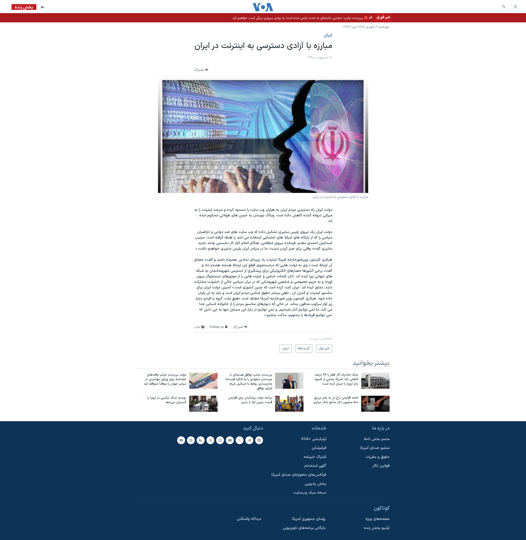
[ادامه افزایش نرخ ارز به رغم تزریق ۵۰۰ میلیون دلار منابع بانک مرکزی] (375, 404)
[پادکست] (191, 440)
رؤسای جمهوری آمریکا (308, 519)
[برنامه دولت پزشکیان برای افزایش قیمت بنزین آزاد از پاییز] (289, 404)
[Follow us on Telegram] (249, 440)
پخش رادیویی (315, 484)
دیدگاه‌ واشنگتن (249, 519)
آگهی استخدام (315, 466)
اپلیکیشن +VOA (313, 439)
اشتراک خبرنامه (314, 457)
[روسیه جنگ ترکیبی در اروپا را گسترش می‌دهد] (203, 404)
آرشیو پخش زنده (377, 528)
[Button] (201, 69)
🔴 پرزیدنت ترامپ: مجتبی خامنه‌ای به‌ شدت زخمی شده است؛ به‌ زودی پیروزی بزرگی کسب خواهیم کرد (300, 18)
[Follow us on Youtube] (230, 440)
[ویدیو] (42, 7)
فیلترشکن (319, 448)
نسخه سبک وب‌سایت (309, 492)
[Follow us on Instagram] (220, 440)
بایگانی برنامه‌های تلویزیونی (304, 528)
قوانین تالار (381, 466)
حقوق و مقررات (378, 457)
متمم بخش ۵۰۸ (377, 439)
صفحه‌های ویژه (378, 519)
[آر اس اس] (200, 440)
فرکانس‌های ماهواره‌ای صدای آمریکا (298, 475)
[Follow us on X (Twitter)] (239, 440)
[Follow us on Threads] (210, 440)
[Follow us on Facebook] (259, 440)
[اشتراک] (181, 440)
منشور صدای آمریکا (375, 448)
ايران (328, 35)
